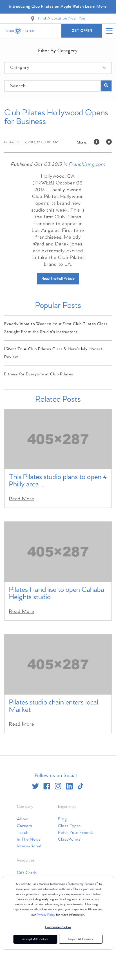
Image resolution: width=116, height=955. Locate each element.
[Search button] (106, 86)
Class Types (69, 825)
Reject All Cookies (80, 939)
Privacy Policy (46, 915)
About (23, 819)
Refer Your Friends (76, 832)
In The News (29, 839)
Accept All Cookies (35, 939)
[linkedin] (69, 786)
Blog (62, 819)
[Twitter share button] (109, 142)
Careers (24, 825)
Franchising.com (87, 164)
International (29, 846)
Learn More (96, 6)
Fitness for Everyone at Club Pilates (38, 374)
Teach (22, 832)
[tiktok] (80, 786)
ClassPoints (69, 839)
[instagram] (58, 786)
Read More (21, 499)
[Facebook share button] (96, 142)
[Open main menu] (109, 31)
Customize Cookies (58, 927)
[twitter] (35, 786)
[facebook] (46, 786)
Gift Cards (27, 872)
